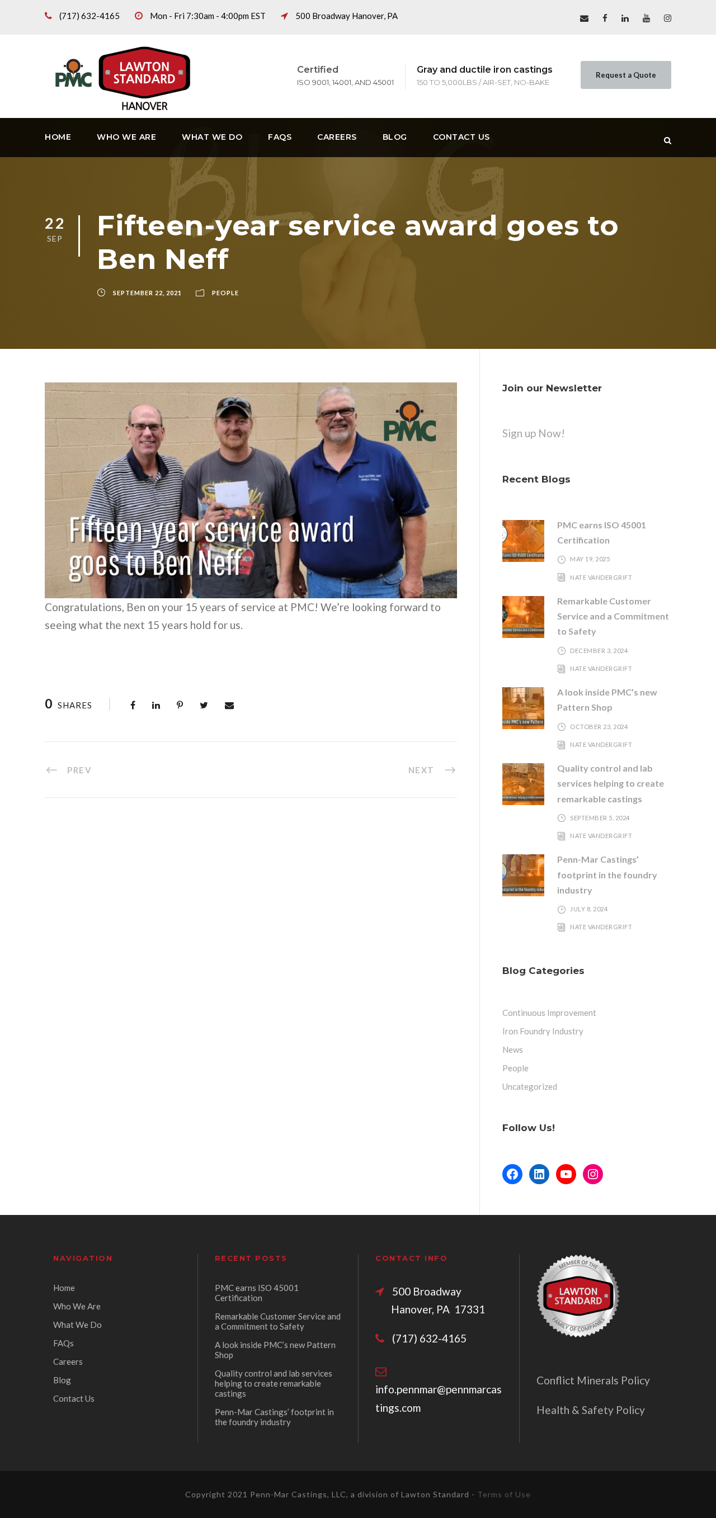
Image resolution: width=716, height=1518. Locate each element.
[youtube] (646, 18)
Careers (337, 137)
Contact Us (461, 137)
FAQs (279, 137)
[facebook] (604, 18)
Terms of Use (504, 1494)
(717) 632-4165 (89, 16)
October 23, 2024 (599, 726)
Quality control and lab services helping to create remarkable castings (610, 783)
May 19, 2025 (590, 558)
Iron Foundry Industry (542, 1031)
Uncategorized (529, 1086)
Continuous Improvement (549, 1013)
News (512, 1049)
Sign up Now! (533, 433)
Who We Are (126, 137)
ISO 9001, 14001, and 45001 (345, 82)
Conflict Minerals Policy (593, 1380)
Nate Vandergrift (601, 577)
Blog (395, 137)
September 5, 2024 (600, 817)
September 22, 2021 (147, 292)
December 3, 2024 (599, 650)
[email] (584, 18)
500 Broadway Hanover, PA (346, 16)
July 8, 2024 (588, 908)
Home (58, 137)
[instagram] (667, 18)
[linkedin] (625, 18)
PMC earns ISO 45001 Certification (257, 1293)
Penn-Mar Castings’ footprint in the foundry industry (607, 874)
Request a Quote (626, 74)
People (225, 292)
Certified (317, 69)
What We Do (212, 137)
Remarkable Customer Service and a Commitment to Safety (613, 615)
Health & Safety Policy (590, 1409)
